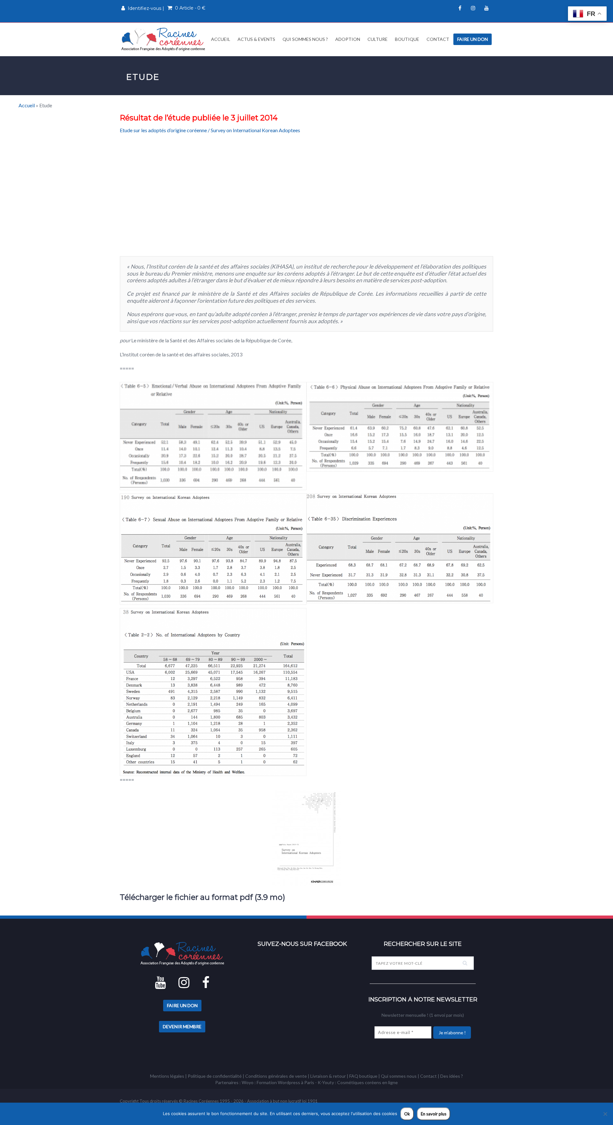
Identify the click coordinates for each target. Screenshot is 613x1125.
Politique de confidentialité (215, 1076)
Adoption (347, 39)
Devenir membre (182, 1026)
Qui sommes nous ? (305, 39)
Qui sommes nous (399, 1076)
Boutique (407, 39)
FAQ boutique (363, 1076)
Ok (407, 1113)
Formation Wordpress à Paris (285, 1082)
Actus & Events (256, 39)
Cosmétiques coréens (359, 1082)
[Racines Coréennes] (163, 39)
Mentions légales (167, 1076)
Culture (377, 39)
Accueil (220, 39)
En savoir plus (433, 1113)
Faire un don (472, 39)
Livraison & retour (328, 1076)
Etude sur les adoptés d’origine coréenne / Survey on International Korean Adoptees (210, 130)
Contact (438, 39)
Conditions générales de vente (276, 1076)
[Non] (605, 1114)
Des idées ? (451, 1076)
